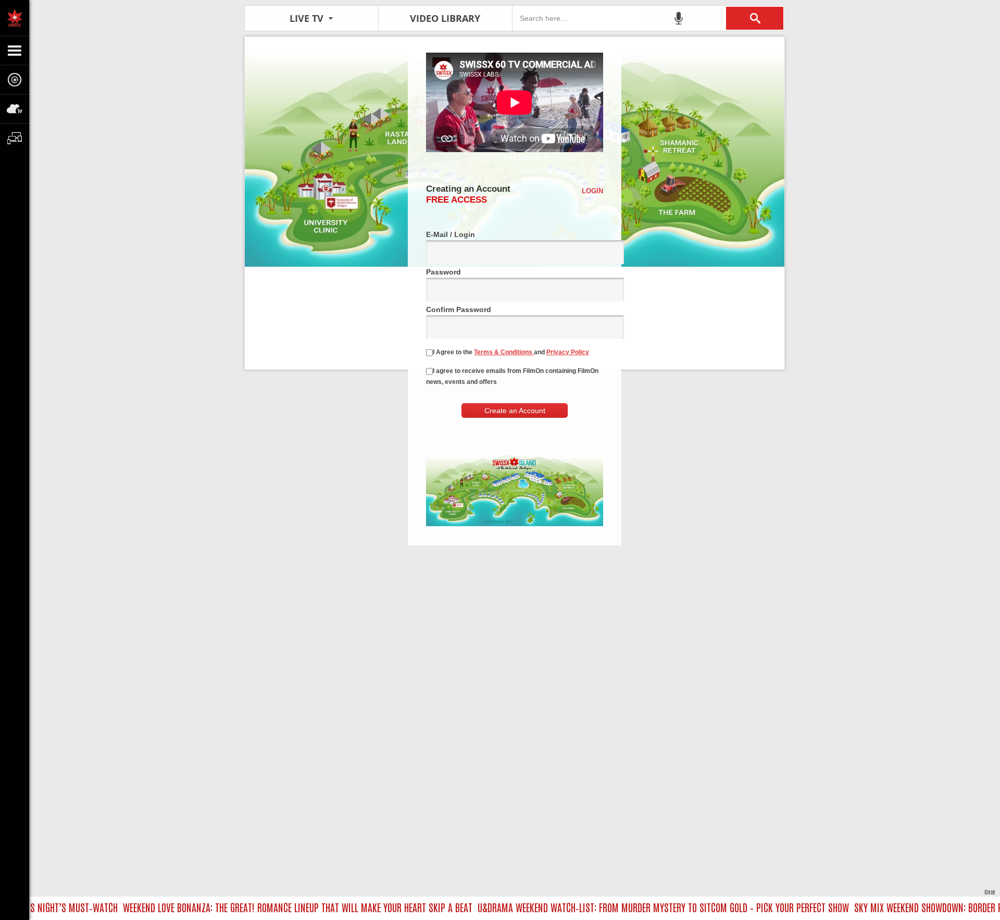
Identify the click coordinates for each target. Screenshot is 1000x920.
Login (592, 191)
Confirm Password (458, 309)
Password (443, 272)
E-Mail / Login (450, 234)
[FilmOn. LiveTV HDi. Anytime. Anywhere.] (14, 17)
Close (989, 891)
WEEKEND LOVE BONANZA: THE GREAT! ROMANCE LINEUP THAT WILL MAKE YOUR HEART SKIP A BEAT (278, 907)
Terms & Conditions (504, 352)
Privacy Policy (567, 352)
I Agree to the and (511, 352)
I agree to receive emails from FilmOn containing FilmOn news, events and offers (512, 376)
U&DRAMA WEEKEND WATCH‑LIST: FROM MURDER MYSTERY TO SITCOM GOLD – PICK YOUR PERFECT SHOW (644, 907)
